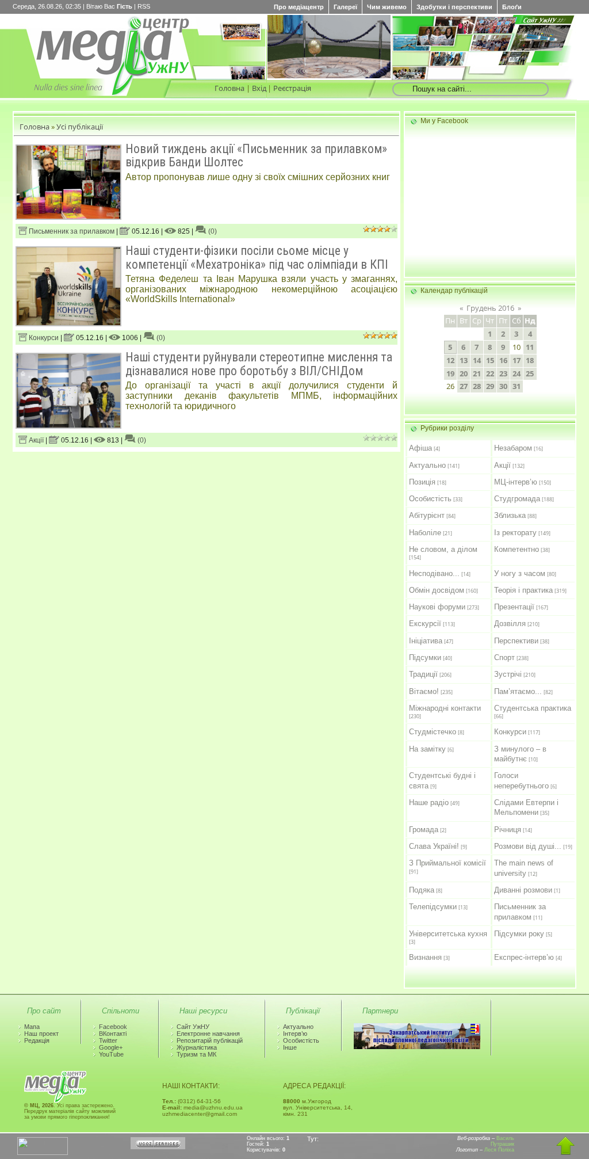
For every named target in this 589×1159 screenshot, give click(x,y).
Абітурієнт (427, 515)
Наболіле (425, 532)
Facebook (113, 1026)
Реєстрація (292, 88)
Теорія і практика (523, 590)
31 (516, 386)
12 (450, 360)
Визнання (425, 957)
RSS (143, 6)
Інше (290, 1047)
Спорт (504, 657)
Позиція (422, 482)
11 (530, 347)
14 (477, 360)
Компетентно (516, 549)
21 (477, 373)
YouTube (111, 1054)
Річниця (507, 829)
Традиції (423, 674)
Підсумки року (519, 933)
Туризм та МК (196, 1054)
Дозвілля (510, 623)
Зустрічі (508, 674)
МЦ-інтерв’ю (515, 482)
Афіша (420, 448)
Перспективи (516, 640)
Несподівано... (434, 573)
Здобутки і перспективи (454, 6)
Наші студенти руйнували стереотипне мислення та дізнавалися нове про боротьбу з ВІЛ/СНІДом (258, 364)
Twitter (108, 1040)
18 (530, 360)
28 (477, 386)
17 (516, 360)
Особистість (430, 498)
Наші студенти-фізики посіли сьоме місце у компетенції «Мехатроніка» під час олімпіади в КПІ (256, 257)
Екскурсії (425, 623)
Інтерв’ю (295, 1033)
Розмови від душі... (527, 846)
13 (464, 360)
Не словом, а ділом (443, 549)
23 (503, 373)
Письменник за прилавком (70, 231)
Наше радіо (429, 802)
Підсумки (425, 657)
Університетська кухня (448, 933)
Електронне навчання (208, 1033)
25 (530, 373)
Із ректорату (515, 532)
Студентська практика (532, 708)
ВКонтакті (113, 1033)
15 (490, 360)
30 (503, 386)
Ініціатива (425, 640)
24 (516, 373)
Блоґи (512, 6)
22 (490, 373)
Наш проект (41, 1033)
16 (503, 360)
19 (450, 373)
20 (464, 373)
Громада (423, 829)
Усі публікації (79, 126)
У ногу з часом (519, 573)
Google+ (111, 1047)
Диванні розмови (523, 890)
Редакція (36, 1040)
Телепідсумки (433, 906)
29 (490, 386)
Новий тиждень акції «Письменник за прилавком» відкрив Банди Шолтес (256, 155)
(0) (211, 231)
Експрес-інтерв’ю (524, 957)
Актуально (427, 465)
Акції (35, 440)
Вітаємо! (424, 691)
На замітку (427, 749)
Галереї (345, 6)
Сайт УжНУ (193, 1026)
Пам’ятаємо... (518, 691)
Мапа (32, 1026)
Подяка (421, 890)
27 (464, 386)
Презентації (514, 607)
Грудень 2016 (490, 308)
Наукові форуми (437, 607)
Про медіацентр (299, 6)
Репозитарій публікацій (210, 1040)
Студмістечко (432, 731)
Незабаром (513, 448)
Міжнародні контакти (445, 708)
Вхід (259, 88)
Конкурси (43, 338)
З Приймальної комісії (447, 863)
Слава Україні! (434, 846)
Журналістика (197, 1047)
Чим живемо (387, 6)
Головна (229, 88)
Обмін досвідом (436, 590)
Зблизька (510, 515)
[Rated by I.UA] (42, 1152)
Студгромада (517, 498)
